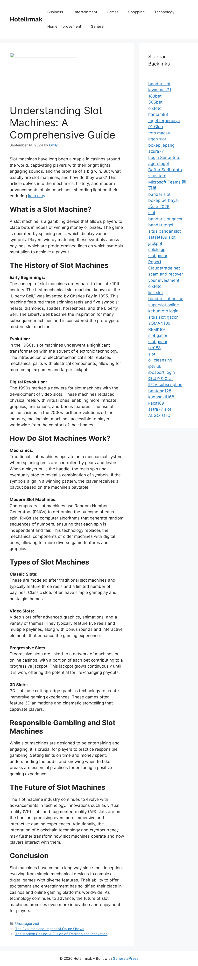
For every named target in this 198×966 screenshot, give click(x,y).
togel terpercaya (164, 120)
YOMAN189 (159, 323)
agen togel (158, 163)
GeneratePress (126, 958)
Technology (164, 12)
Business (55, 12)
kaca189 (156, 403)
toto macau (159, 133)
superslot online (163, 304)
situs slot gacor (163, 317)
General (97, 26)
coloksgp (156, 249)
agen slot (157, 139)
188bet (155, 96)
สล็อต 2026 (159, 206)
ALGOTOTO (159, 415)
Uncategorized (27, 923)
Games (113, 12)
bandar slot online (165, 298)
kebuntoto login (163, 311)
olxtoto (155, 108)
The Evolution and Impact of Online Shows (49, 929)
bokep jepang (161, 145)
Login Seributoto (164, 157)
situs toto (157, 175)
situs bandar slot (164, 231)
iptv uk (154, 366)
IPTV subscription (165, 384)
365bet (155, 102)
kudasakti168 (161, 396)
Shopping (136, 12)
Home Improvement (64, 26)
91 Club (155, 126)
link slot (155, 292)
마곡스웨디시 (160, 378)
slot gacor (157, 255)
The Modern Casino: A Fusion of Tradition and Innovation (61, 934)
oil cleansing (160, 360)
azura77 (156, 151)
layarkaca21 (159, 89)
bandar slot (159, 83)
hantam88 (158, 114)
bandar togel (160, 225)
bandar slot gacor (165, 219)
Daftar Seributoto (165, 169)
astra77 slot (159, 409)
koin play (36, 195)
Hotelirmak (26, 19)
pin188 (154, 347)
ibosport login (161, 372)
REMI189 (156, 329)
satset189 (157, 237)
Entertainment (85, 12)
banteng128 (159, 390)
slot (151, 212)
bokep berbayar (163, 200)
